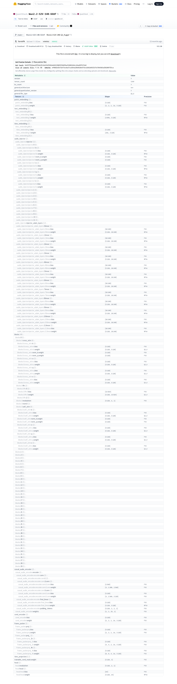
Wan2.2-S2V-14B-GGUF (42, 14)
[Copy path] (71, 35)
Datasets (92, 4)
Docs (129, 4)
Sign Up (159, 4)
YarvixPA (21, 41)
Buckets (116, 4)
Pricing (137, 4)
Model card (22, 26)
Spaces (103, 4)
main (20, 35)
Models (80, 4)
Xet (76, 54)
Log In (150, 4)
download (115, 54)
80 (68, 14)
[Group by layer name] (25, 75)
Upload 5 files (33, 41)
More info (112, 71)
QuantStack (21, 13)
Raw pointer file (40, 62)
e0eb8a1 (46, 41)
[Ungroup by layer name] (23, 97)
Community (65, 26)
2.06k (91, 14)
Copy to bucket (154, 26)
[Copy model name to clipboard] (58, 14)
